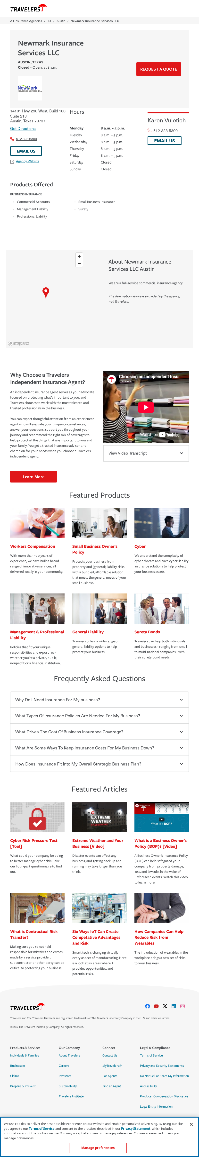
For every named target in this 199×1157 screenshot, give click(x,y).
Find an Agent (111, 1086)
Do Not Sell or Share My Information (164, 1076)
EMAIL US (26, 151)
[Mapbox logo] (18, 343)
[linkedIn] (175, 1006)
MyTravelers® (112, 1066)
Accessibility (148, 1086)
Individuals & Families (24, 1055)
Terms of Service (151, 1055)
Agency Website (27, 161)
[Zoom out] (79, 263)
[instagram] (184, 1006)
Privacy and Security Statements (162, 1066)
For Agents (109, 1076)
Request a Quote (158, 69)
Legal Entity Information (156, 1107)
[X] (167, 1006)
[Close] (191, 1124)
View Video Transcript (127, 453)
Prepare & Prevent (23, 1086)
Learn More (33, 476)
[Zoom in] (79, 256)
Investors (65, 1076)
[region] (45, 299)
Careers (64, 1066)
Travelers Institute (71, 1096)
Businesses (17, 1066)
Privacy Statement (135, 1128)
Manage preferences (98, 1148)
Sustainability (68, 1086)
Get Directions (23, 128)
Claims (14, 1076)
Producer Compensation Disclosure (164, 1096)
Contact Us (109, 1055)
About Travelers (69, 1055)
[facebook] (149, 1006)
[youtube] (158, 1006)
